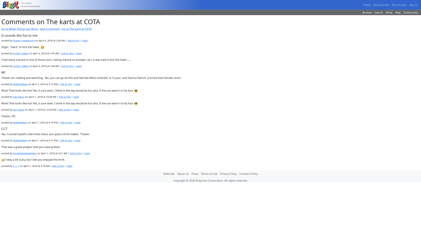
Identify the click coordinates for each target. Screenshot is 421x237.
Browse (367, 12)
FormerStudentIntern (25, 153)
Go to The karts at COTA (77, 29)
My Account (399, 5)
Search (378, 12)
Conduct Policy (248, 174)
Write (389, 12)
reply (85, 40)
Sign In (413, 5)
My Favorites (381, 5)
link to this (73, 40)
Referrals (169, 174)
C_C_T (16, 166)
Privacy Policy (228, 174)
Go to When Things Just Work (19, 29)
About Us (183, 174)
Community (410, 12)
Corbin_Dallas (20, 53)
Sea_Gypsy (19, 96)
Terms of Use (209, 174)
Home (367, 5)
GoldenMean (20, 84)
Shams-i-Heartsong (24, 40)
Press (194, 174)
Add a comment (50, 29)
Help (398, 12)
